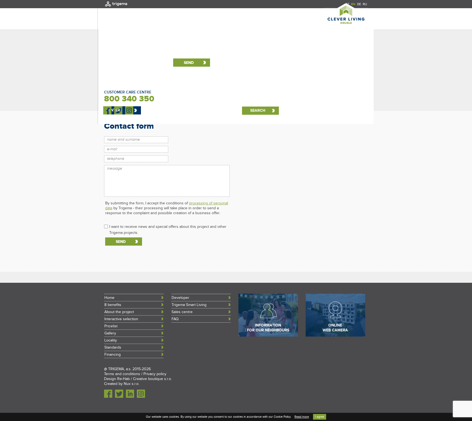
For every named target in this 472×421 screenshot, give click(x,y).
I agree (319, 417)
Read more (301, 417)
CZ (347, 4)
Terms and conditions (122, 374)
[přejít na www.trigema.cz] (116, 7)
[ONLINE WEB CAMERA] (335, 335)
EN (353, 4)
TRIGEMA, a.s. (119, 369)
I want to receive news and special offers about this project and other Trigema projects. (167, 227)
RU (365, 4)
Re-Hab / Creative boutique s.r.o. (144, 379)
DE (359, 4)
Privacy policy (154, 374)
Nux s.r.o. (131, 384)
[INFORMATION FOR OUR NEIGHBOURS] (268, 335)
